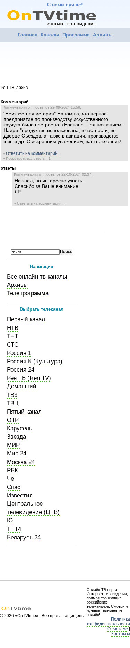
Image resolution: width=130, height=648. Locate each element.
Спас (13, 487)
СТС (12, 344)
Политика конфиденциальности (108, 621)
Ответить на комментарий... (33, 153)
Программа (76, 35)
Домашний (21, 386)
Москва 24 (21, 462)
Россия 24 (20, 369)
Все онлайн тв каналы (37, 276)
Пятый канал (24, 411)
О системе (117, 628)
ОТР (13, 420)
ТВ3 (12, 395)
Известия (20, 495)
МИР (13, 445)
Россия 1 (19, 353)
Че (10, 478)
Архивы (103, 35)
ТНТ (12, 336)
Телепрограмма (28, 293)
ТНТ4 (14, 529)
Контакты (120, 633)
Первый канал (26, 319)
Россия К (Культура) (34, 361)
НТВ (12, 328)
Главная (27, 35)
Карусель (19, 428)
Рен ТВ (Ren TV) (29, 378)
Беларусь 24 (24, 537)
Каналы (50, 35)
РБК (12, 470)
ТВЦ (13, 403)
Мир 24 (16, 453)
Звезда (16, 436)
